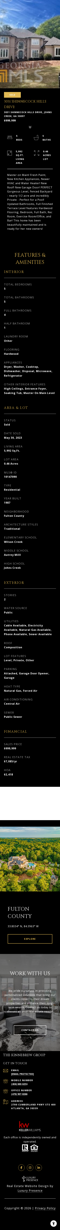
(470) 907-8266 (19, 1094)
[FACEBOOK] (21, 1167)
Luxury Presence (30, 1190)
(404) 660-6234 (19, 1084)
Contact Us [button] (30, 1030)
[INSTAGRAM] (30, 1167)
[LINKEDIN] (39, 1167)
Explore (30, 938)
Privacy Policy (45, 1208)
